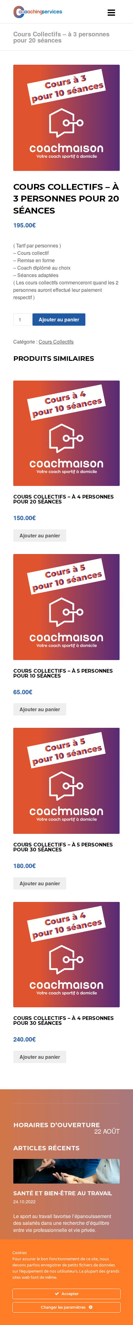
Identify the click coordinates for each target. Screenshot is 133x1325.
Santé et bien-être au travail (62, 1193)
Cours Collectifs (56, 341)
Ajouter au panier (59, 319)
